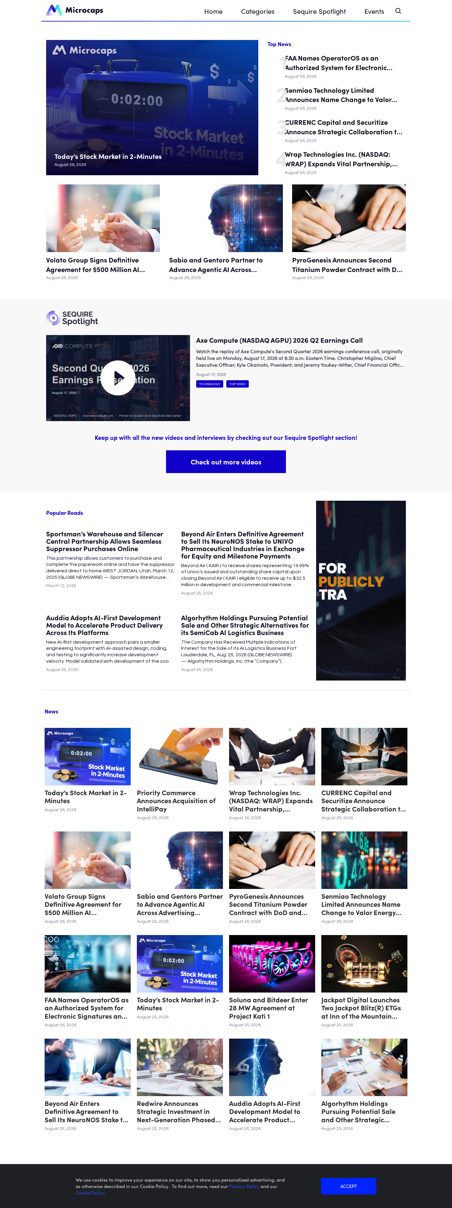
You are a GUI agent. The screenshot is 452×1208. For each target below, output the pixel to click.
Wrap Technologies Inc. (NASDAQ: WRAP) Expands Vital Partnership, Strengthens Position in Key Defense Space (341, 158)
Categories (258, 11)
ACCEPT (348, 1186)
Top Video (237, 384)
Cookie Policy (90, 1192)
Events (374, 11)
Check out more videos (226, 461)
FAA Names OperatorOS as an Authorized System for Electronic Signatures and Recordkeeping (336, 62)
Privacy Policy (244, 1186)
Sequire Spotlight (319, 11)
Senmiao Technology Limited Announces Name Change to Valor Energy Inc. (338, 95)
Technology (209, 384)
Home (213, 11)
